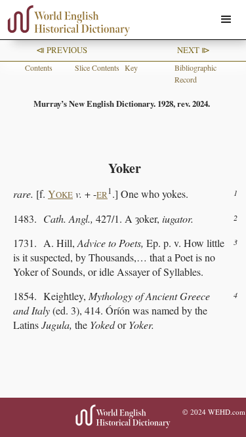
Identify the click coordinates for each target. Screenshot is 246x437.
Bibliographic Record (195, 73)
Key (131, 67)
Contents (38, 67)
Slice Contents (97, 67)
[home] (65, 20)
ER (102, 194)
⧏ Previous (61, 50)
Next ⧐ (193, 50)
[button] (226, 19)
